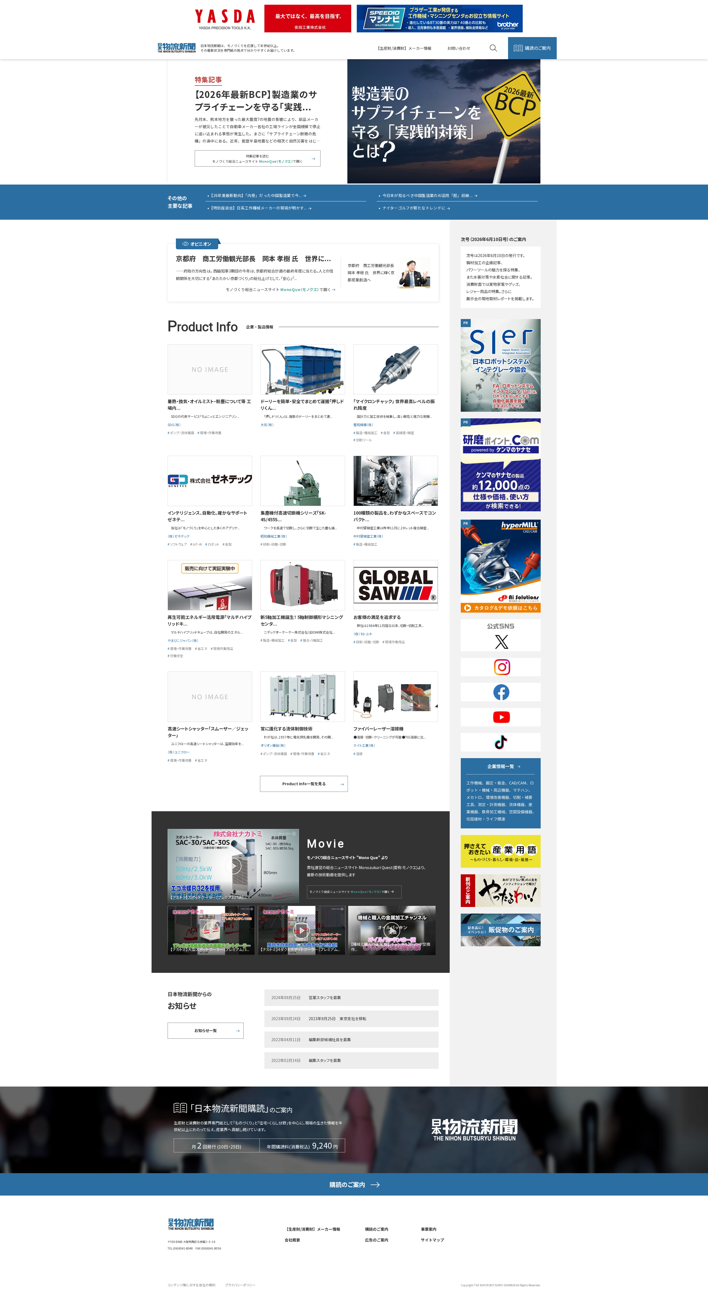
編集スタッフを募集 (325, 1060)
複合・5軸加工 (313, 640)
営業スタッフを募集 (325, 997)
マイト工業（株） (364, 745)
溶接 (359, 753)
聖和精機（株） (363, 424)
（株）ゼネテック (178, 536)
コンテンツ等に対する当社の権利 (191, 1284)
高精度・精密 (405, 432)
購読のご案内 (538, 48)
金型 (386, 432)
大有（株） (267, 424)
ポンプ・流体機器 (182, 432)
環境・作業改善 (211, 432)
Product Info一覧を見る (304, 783)
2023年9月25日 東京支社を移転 (337, 1018)
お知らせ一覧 (205, 1030)
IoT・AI (197, 544)
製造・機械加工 (367, 432)
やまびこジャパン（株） (183, 640)
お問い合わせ (458, 48)
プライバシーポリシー (240, 1284)
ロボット (213, 544)
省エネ (202, 648)
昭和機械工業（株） (274, 536)
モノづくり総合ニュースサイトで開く (278, 289)
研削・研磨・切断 (274, 544)
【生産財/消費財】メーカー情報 (403, 48)
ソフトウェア (178, 544)
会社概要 (292, 1240)
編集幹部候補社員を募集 (330, 1039)
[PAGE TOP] (689, 1265)
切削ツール (364, 439)
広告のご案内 (376, 1240)
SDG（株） (174, 424)
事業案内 (428, 1229)
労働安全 (176, 655)
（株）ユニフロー (179, 752)
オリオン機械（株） (273, 745)
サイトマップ (432, 1240)
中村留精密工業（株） (368, 536)
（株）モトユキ (362, 633)
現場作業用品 (223, 648)
